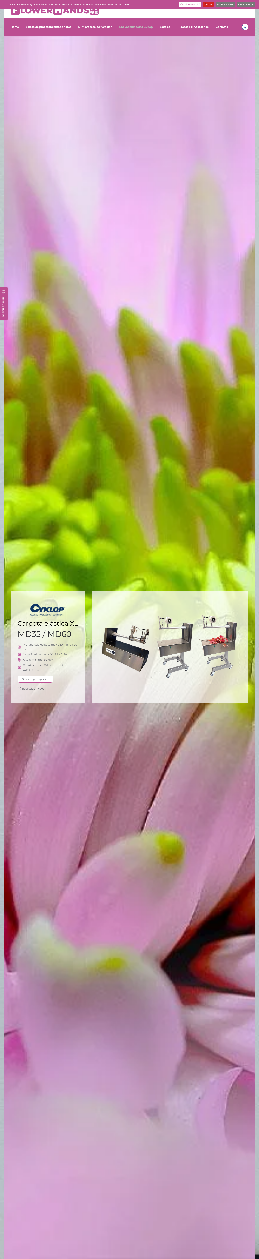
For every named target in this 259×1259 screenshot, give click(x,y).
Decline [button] (208, 4)
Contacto (222, 27)
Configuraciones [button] (225, 4)
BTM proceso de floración (95, 27)
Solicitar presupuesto (35, 679)
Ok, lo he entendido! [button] (190, 4)
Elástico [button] (165, 27)
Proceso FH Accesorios (193, 27)
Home (15, 27)
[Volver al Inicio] (55, 10)
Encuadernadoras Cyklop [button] (136, 27)
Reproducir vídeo (33, 688)
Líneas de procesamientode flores (48, 27)
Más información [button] (246, 4)
